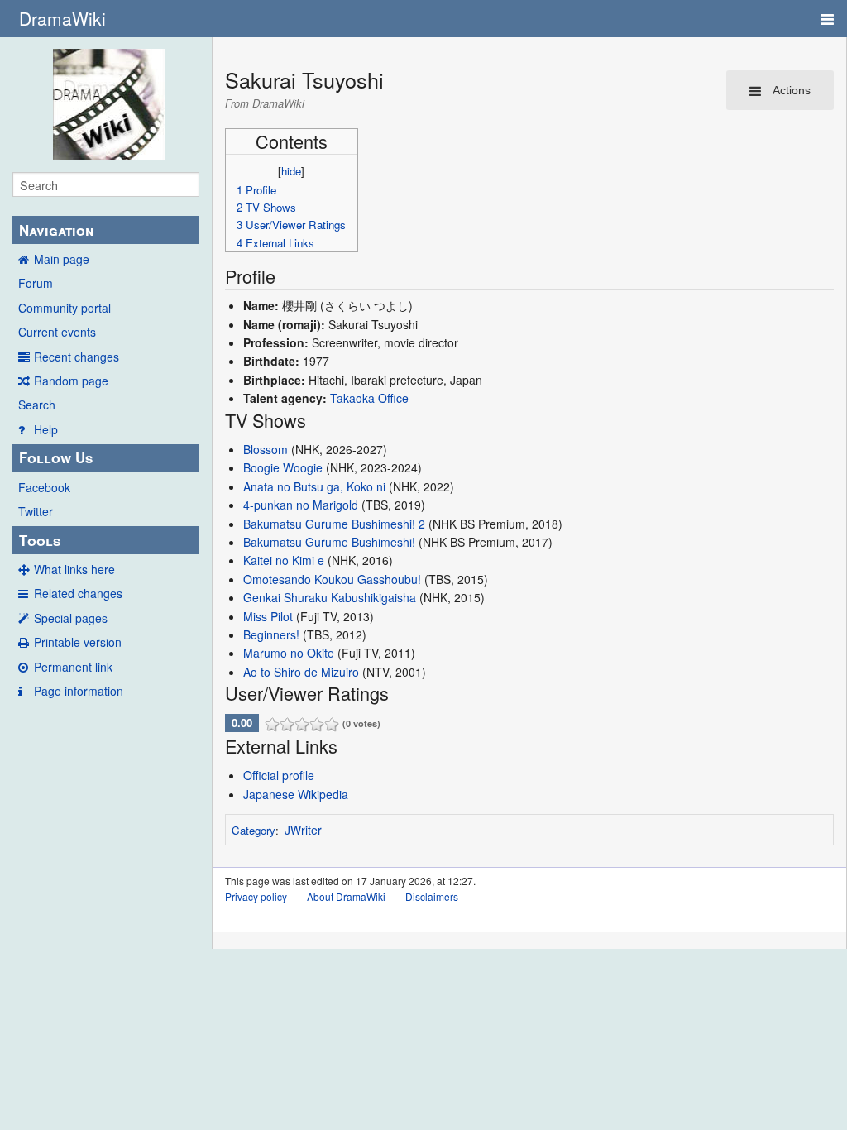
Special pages (71, 618)
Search (36, 404)
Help (46, 429)
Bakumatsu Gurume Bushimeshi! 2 (334, 523)
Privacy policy (256, 896)
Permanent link (73, 666)
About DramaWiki (346, 896)
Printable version (78, 642)
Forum (35, 283)
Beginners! (271, 634)
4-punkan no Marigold (300, 504)
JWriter (303, 829)
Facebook (44, 487)
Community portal (64, 307)
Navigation (56, 230)
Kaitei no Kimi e (283, 560)
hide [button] (291, 171)
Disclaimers (431, 896)
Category (253, 830)
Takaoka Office (369, 398)
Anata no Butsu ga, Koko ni (314, 486)
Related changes (78, 593)
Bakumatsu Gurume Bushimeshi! (329, 542)
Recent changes (76, 356)
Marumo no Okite (288, 652)
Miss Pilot (268, 616)
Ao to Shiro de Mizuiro (301, 671)
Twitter (35, 511)
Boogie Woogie (283, 467)
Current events (57, 331)
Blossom (265, 449)
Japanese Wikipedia (295, 794)
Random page (71, 380)
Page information (78, 690)
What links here (74, 569)
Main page (61, 259)
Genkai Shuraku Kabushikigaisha (329, 597)
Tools (39, 540)
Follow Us (56, 457)
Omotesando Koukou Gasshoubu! (332, 579)
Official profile (278, 775)
